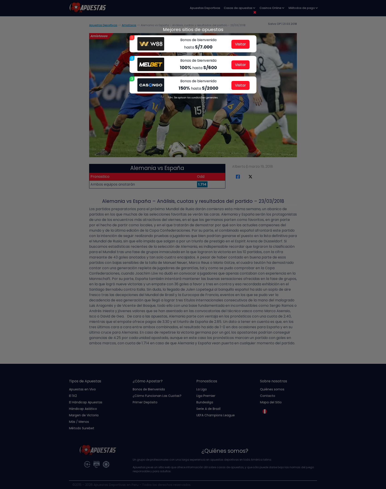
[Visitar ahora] (150, 44)
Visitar (240, 44)
